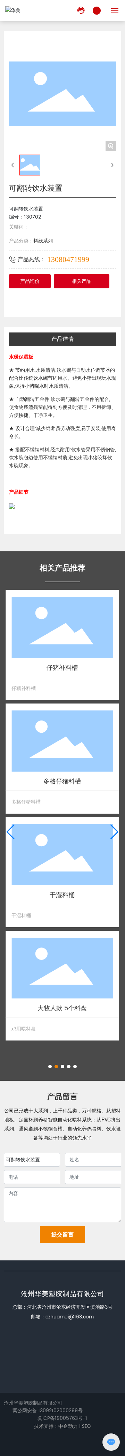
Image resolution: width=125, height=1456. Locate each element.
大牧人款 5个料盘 (62, 1008)
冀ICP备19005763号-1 (62, 1418)
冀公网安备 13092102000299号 (47, 1411)
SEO (86, 1426)
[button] (50, 1066)
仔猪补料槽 (62, 668)
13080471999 (68, 259)
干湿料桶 (62, 895)
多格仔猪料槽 (62, 781)
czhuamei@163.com (69, 1317)
